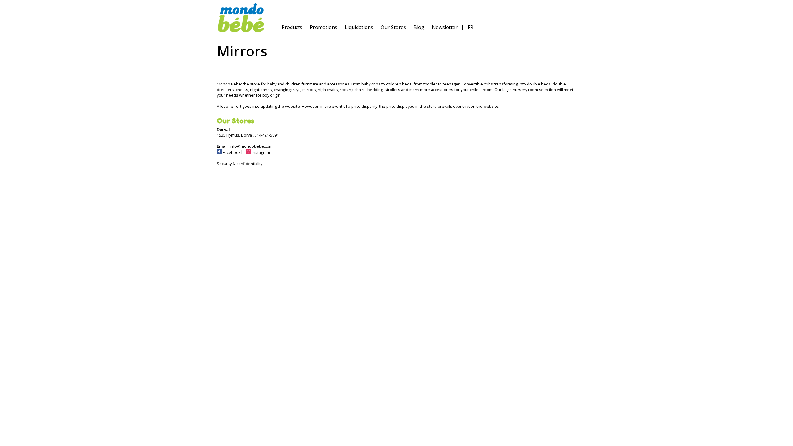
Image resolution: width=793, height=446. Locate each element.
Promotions (323, 27)
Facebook (231, 152)
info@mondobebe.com (251, 146)
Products (292, 27)
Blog (419, 27)
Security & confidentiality (239, 163)
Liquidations (359, 27)
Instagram (260, 152)
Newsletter (445, 27)
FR (470, 27)
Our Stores (393, 27)
